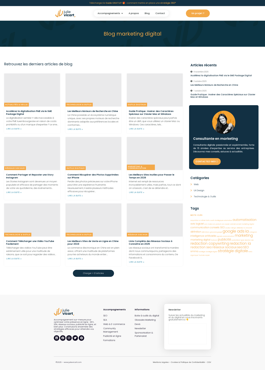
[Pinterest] (81, 338)
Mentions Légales (161, 362)
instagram (253, 232)
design (233, 228)
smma (194, 251)
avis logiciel (197, 223)
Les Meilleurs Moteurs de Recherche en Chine (92, 111)
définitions (206, 232)
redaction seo (201, 247)
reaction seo (249, 240)
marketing (244, 235)
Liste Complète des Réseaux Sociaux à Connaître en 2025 (150, 243)
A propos (134, 13)
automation (228, 220)
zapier (207, 255)
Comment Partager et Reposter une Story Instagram (30, 176)
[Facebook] (63, 338)
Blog (147, 13)
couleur (228, 228)
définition (195, 231)
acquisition (194, 220)
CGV (209, 362)
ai (200, 220)
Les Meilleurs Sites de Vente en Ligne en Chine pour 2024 (93, 243)
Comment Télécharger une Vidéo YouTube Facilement (30, 243)
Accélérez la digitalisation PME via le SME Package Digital (29, 113)
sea (240, 247)
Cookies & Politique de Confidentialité (188, 362)
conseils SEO (217, 227)
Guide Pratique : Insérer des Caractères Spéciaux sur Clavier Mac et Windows (151, 113)
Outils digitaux (137, 105)
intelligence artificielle (203, 236)
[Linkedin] (56, 338)
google (219, 232)
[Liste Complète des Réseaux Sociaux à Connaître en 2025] (155, 220)
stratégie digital (211, 252)
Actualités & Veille (16, 105)
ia (247, 231)
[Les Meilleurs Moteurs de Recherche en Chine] (93, 90)
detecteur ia (241, 228)
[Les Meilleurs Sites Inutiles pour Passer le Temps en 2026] (155, 153)
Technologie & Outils (79, 105)
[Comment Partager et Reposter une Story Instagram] (32, 153)
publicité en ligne (238, 240)
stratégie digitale (233, 250)
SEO (246, 247)
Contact (160, 13)
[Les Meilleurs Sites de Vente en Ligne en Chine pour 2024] (93, 220)
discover (249, 228)
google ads (234, 231)
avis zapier (226, 224)
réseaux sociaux (224, 247)
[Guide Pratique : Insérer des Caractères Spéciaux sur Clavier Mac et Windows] (155, 90)
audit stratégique (216, 220)
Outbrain (214, 240)
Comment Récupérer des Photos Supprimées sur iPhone (93, 176)
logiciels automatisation (225, 236)
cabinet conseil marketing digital (242, 224)
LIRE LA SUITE (13, 129)
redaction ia (240, 243)
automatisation (244, 220)
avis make (208, 224)
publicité (224, 239)
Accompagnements (109, 13)
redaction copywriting (209, 243)
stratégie (202, 252)
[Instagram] (69, 338)
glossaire (213, 232)
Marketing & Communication (137, 167)
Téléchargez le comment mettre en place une (132, 3)
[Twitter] (75, 338)
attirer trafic (205, 220)
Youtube (201, 255)
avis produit (216, 224)
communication (199, 227)
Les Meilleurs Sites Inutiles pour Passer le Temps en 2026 (151, 176)
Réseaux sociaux (15, 168)
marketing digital (200, 239)
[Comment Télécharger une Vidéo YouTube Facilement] (32, 220)
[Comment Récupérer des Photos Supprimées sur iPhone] (93, 153)
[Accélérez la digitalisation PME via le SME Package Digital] (32, 90)
